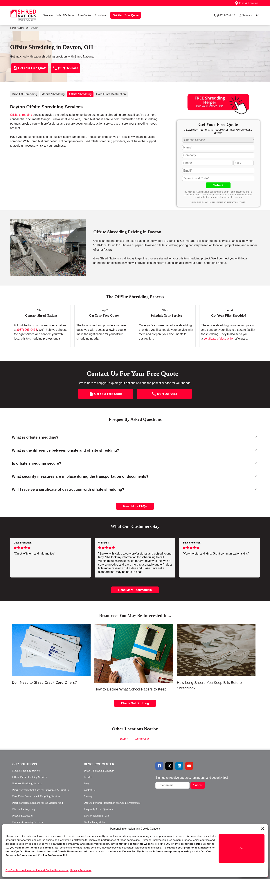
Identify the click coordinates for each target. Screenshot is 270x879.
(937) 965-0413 (27, 329)
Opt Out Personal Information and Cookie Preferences (37, 870)
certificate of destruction (219, 338)
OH (27, 28)
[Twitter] (169, 766)
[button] (262, 828)
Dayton (123, 738)
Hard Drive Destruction (111, 94)
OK (242, 848)
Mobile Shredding (53, 94)
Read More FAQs (135, 506)
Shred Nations (17, 28)
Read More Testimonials (135, 589)
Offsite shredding (21, 114)
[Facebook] (159, 766)
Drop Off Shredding (24, 94)
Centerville (142, 738)
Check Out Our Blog (135, 703)
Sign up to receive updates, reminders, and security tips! (191, 777)
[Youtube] (189, 766)
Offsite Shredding (80, 94)
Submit (218, 185)
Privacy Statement (80, 870)
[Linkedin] (179, 766)
